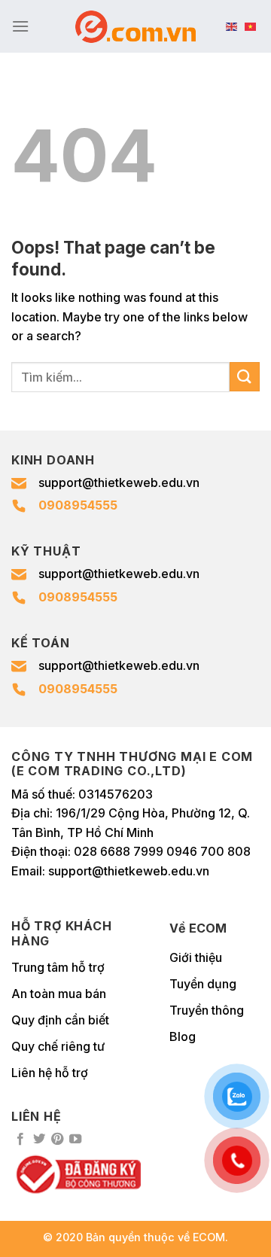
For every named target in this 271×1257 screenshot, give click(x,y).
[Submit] (245, 376)
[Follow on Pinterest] (57, 1139)
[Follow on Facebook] (20, 1139)
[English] (231, 26)
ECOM (209, 1237)
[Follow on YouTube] (75, 1139)
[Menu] (20, 26)
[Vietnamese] (250, 26)
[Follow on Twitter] (39, 1139)
